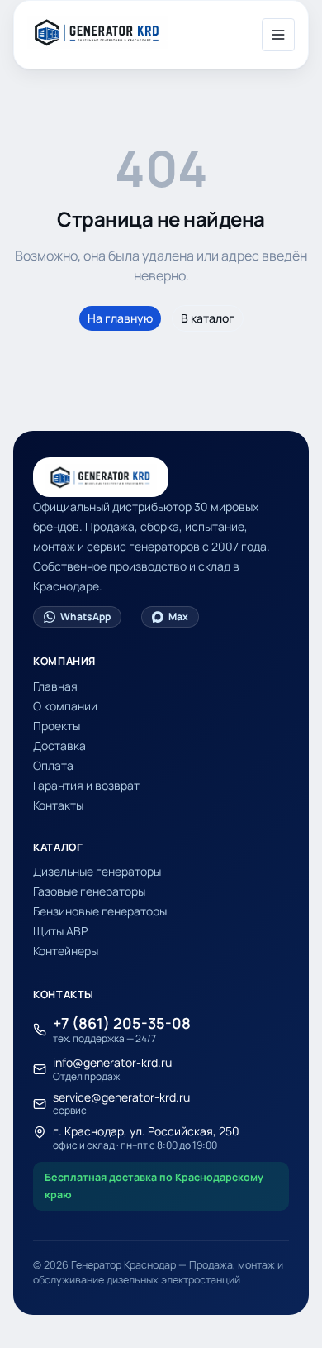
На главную (120, 318)
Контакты (58, 805)
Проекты (56, 726)
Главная (55, 686)
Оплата (53, 765)
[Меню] (278, 34)
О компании (65, 706)
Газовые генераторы (89, 891)
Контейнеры (65, 950)
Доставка (59, 745)
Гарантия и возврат (86, 785)
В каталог (207, 318)
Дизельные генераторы (97, 871)
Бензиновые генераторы (100, 911)
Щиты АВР (60, 931)
